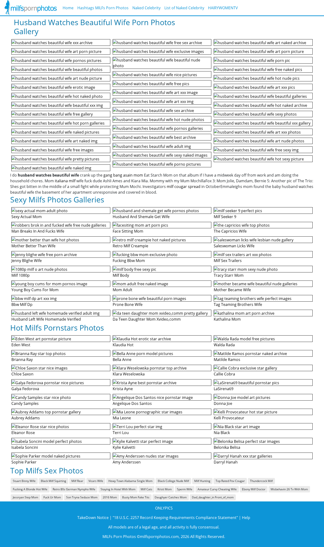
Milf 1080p (20, 275)
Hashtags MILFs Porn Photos (103, 7)
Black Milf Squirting (53, 481)
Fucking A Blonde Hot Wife (30, 489)
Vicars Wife (95, 481)
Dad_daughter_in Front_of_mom (213, 497)
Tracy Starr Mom (229, 275)
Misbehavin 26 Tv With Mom (289, 489)
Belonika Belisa (227, 447)
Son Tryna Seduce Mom (81, 497)
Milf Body (121, 275)
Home (68, 7)
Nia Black (222, 432)
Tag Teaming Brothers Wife (238, 304)
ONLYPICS (164, 508)
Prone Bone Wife (128, 304)
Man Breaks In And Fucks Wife (37, 231)
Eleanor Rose (23, 432)
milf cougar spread (183, 186)
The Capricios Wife (230, 231)
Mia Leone (122, 418)
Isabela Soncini (24, 447)
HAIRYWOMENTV (223, 7)
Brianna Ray (22, 359)
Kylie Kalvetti (124, 447)
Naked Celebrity (146, 7)
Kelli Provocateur (229, 418)
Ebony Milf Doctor (253, 489)
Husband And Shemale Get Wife (141, 216)
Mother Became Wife (232, 289)
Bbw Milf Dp (21, 304)
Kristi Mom (164, 489)
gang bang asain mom (123, 175)
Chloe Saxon (22, 374)
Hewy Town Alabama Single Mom (130, 481)
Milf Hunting (202, 481)
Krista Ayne (123, 388)
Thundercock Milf (261, 481)
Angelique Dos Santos (132, 403)
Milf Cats (146, 489)
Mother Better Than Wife (33, 245)
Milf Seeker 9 (225, 216)
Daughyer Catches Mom (171, 497)
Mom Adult (122, 289)
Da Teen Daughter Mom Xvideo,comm (147, 319)
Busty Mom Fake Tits (135, 497)
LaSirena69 (223, 388)
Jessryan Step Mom (25, 497)
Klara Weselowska (129, 374)
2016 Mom (110, 497)
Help (246, 517)
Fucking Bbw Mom (129, 260)
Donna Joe (223, 403)
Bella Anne (122, 359)
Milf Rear (77, 481)
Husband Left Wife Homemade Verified (46, 319)
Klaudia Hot (123, 344)
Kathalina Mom (227, 319)
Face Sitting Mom (128, 231)
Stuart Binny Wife (24, 481)
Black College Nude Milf (173, 481)
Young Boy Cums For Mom (35, 289)
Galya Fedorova (25, 388)
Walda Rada (224, 344)
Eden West (20, 344)
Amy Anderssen (127, 462)
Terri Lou (121, 432)
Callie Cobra (224, 374)
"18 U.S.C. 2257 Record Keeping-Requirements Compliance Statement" (175, 517)
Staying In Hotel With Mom (118, 489)
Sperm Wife (184, 489)
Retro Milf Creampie (130, 245)
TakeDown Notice (93, 517)
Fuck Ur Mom (52, 497)
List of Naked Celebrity (184, 7)
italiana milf (65, 180)
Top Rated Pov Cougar (230, 481)
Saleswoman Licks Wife (234, 245)
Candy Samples (25, 403)
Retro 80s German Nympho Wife (74, 489)
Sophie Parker (24, 462)
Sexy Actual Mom (26, 216)
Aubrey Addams (25, 418)
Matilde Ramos (227, 359)
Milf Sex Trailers (228, 260)
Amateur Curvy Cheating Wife (217, 489)
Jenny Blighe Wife (26, 260)
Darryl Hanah (226, 462)
